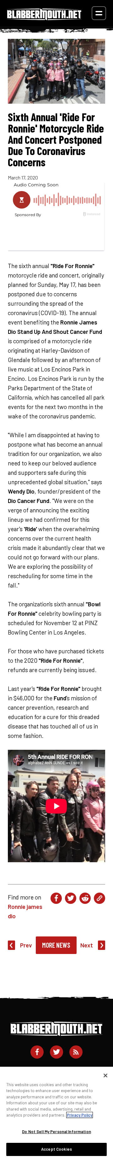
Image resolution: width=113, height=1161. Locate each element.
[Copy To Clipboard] (99, 898)
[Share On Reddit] (85, 898)
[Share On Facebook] (56, 898)
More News (56, 945)
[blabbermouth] (44, 18)
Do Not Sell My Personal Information (56, 1131)
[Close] (105, 1075)
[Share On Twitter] (70, 898)
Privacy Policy (79, 1114)
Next (86, 945)
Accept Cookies (56, 1149)
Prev (26, 945)
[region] (56, 1114)
